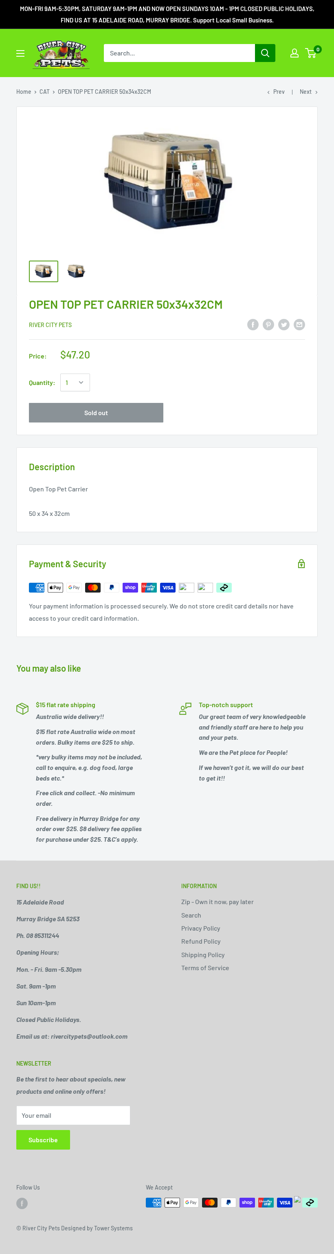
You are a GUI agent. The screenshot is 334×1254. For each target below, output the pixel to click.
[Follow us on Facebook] (22, 1203)
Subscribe (43, 1139)
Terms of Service (205, 967)
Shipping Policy (203, 954)
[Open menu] (20, 53)
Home (23, 91)
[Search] (265, 53)
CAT (45, 91)
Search (191, 915)
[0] (311, 53)
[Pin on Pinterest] (268, 324)
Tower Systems (113, 1228)
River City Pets (50, 324)
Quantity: (42, 382)
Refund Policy (201, 941)
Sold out (96, 412)
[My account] (294, 53)
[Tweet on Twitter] (284, 324)
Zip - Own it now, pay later (217, 901)
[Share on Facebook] (253, 324)
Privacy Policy (200, 928)
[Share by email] (299, 324)
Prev (279, 91)
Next (306, 91)
